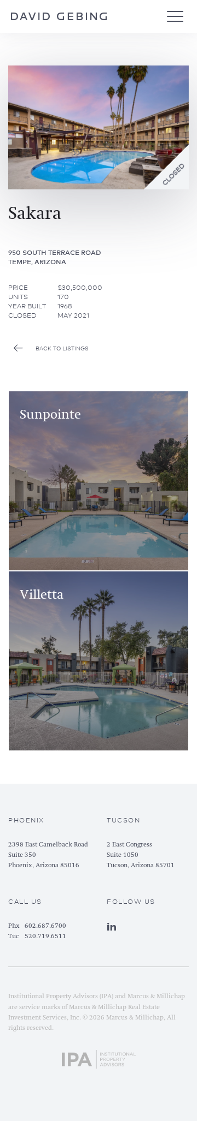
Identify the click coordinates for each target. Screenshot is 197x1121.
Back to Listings (62, 348)
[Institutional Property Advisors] (99, 1057)
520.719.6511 (45, 936)
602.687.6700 (45, 926)
